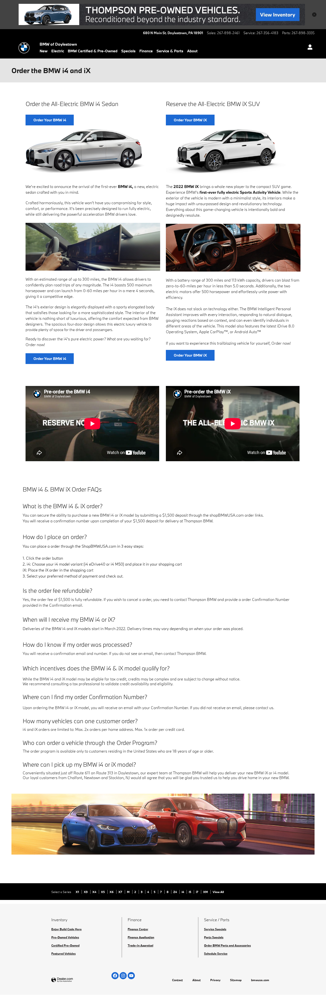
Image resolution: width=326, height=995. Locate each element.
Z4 (175, 892)
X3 (86, 892)
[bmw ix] (226, 151)
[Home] (24, 47)
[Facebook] (115, 975)
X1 (78, 892)
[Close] (314, 14)
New (43, 50)
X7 (120, 892)
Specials (128, 50)
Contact (177, 980)
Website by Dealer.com (73, 980)
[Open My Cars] (309, 47)
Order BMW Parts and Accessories (227, 945)
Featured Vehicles (63, 953)
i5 (190, 892)
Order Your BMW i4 (49, 120)
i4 (183, 892)
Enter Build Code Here (66, 929)
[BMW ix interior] (233, 248)
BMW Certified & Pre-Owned (92, 50)
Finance (146, 50)
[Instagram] (123, 975)
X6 (112, 892)
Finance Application (141, 937)
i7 (197, 892)
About (192, 50)
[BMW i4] (85, 151)
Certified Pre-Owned (65, 945)
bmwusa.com (260, 980)
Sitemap (236, 980)
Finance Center (138, 929)
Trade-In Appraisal (140, 945)
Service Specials (215, 929)
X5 (103, 892)
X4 (94, 892)
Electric (57, 50)
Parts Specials (213, 937)
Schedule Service (215, 953)
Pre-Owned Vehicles (65, 937)
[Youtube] (131, 975)
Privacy (215, 980)
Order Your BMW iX (190, 120)
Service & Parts (170, 50)
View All (218, 892)
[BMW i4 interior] (93, 247)
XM (206, 892)
